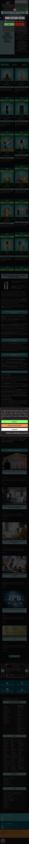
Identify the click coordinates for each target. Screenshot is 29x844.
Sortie (19, 24)
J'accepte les (8, 21)
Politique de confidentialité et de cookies (17, 433)
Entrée (9, 24)
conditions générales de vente (17, 21)
